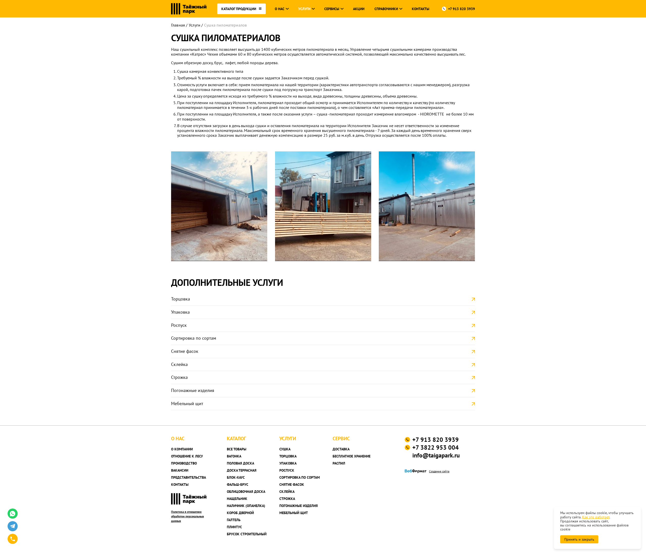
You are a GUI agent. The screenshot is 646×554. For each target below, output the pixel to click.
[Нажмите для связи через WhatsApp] (13, 514)
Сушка (284, 449)
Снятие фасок (184, 351)
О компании (182, 449)
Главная (178, 25)
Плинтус (234, 527)
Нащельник (237, 498)
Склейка (179, 364)
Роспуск (179, 325)
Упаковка (180, 312)
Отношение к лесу (187, 456)
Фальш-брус (237, 484)
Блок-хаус (236, 477)
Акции (358, 9)
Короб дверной (240, 513)
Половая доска (240, 463)
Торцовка (180, 299)
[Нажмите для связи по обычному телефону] (13, 539)
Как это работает (595, 517)
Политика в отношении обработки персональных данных (187, 516)
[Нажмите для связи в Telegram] (13, 526)
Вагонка (234, 456)
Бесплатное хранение (351, 456)
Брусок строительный (246, 534)
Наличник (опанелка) (246, 505)
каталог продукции (238, 9)
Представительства (188, 477)
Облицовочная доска (246, 491)
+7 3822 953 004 (435, 447)
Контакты (420, 9)
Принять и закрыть (579, 539)
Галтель (233, 520)
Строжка (179, 377)
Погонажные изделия (192, 390)
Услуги (194, 25)
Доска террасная (241, 470)
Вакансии (179, 470)
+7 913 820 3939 (461, 9)
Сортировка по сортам (193, 338)
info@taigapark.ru (436, 455)
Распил (339, 463)
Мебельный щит (187, 403)
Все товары (236, 449)
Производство (184, 463)
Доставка (341, 449)
